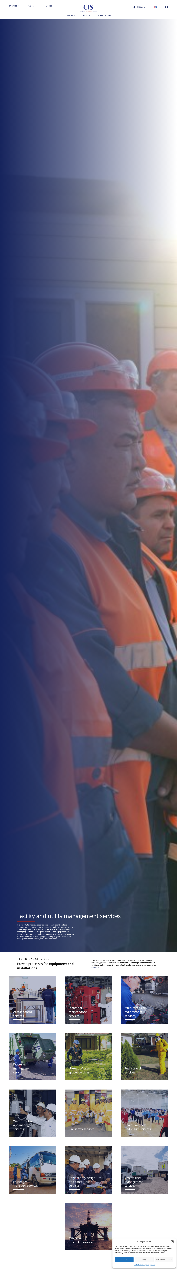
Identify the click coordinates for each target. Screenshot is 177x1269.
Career (31, 6)
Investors (13, 6)
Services (86, 15)
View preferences (164, 1259)
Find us (153, 1265)
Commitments (104, 15)
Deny (144, 1259)
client (57, 925)
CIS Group (70, 15)
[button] (172, 1241)
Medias (49, 6)
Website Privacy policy (141, 1265)
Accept (124, 1259)
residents (95, 967)
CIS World (141, 7)
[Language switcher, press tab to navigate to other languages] (155, 7)
